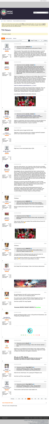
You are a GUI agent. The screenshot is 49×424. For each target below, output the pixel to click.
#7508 (45, 213)
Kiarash (6, 116)
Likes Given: (4, 57)
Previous (12, 398)
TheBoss (7, 132)
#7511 (45, 292)
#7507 (45, 196)
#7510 (45, 264)
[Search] (47, 13)
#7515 (45, 381)
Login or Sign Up (43, 0)
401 (19, 398)
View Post (31, 201)
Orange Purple (4, 417)
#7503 (45, 111)
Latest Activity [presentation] (9, 38)
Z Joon (6, 201)
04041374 (7, 67)
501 (29, 398)
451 (22, 398)
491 (25, 398)
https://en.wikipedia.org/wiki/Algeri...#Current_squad (28, 115)
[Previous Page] (39, 40)
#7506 (45, 164)
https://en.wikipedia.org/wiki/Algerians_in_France (25, 85)
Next (46, 398)
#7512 (45, 312)
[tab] (3, 38)
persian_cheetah (6, 48)
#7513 (45, 340)
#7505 (45, 146)
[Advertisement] (24, 5)
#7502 (45, 62)
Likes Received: (5, 56)
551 (35, 398)
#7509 (45, 243)
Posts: (3, 55)
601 (38, 398)
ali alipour (7, 386)
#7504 (45, 128)
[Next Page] (42, 40)
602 (41, 398)
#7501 (45, 44)
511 (32, 398)
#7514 (45, 364)
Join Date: (4, 54)
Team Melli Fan (7, 317)
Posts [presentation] (3, 38)
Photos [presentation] (14, 38)
